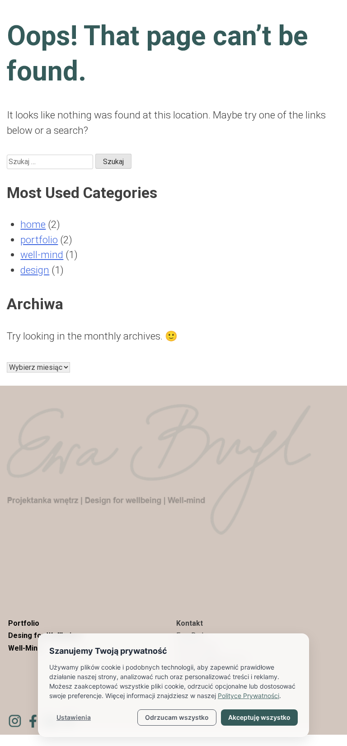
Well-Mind (25, 648)
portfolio (39, 240)
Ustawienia (73, 717)
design (34, 270)
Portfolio (23, 623)
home (33, 224)
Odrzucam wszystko (177, 717)
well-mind (41, 254)
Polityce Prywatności (248, 695)
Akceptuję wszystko (259, 717)
